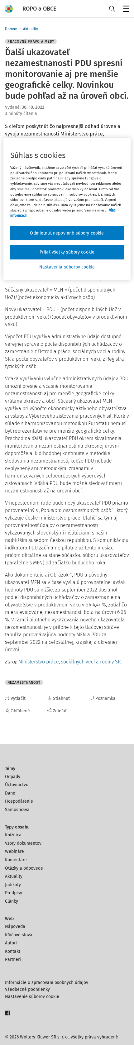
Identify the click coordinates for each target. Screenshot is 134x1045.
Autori (11, 943)
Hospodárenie (19, 801)
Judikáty (13, 884)
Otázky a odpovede (24, 868)
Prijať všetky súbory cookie (67, 252)
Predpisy (13, 892)
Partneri (13, 959)
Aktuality (30, 29)
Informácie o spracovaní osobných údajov (46, 982)
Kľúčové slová (18, 935)
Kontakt (12, 951)
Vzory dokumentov (23, 843)
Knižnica (13, 835)
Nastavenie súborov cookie (32, 996)
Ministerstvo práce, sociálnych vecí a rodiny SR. (70, 662)
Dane (10, 793)
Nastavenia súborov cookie (67, 267)
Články (11, 901)
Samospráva (17, 809)
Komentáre (16, 859)
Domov (11, 29)
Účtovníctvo (16, 784)
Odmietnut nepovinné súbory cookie (67, 233)
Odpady (12, 776)
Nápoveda (15, 926)
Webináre (14, 851)
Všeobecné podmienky (27, 989)
